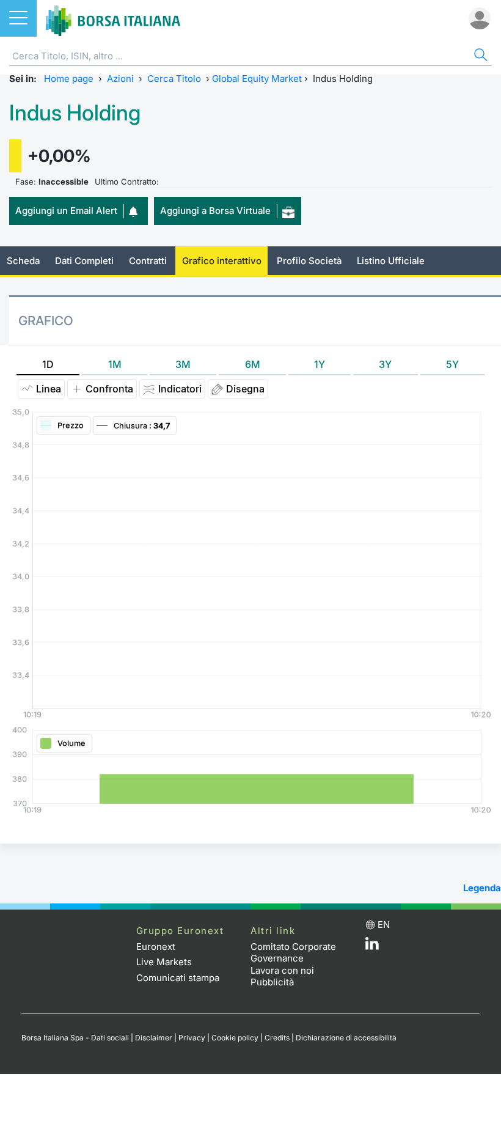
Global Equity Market (257, 78)
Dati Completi (84, 261)
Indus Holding (75, 113)
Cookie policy (234, 1037)
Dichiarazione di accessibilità (346, 1037)
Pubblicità (272, 982)
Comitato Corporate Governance (293, 953)
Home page (68, 78)
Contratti (148, 261)
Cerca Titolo (174, 78)
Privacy (191, 1037)
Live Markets (164, 962)
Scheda (23, 261)
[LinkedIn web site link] (372, 946)
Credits (277, 1037)
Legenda (482, 888)
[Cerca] (479, 56)
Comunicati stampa (177, 978)
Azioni (120, 78)
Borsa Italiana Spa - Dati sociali (75, 1037)
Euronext (155, 946)
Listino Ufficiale (391, 261)
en (384, 924)
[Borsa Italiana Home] (113, 18)
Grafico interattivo (221, 261)
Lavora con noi (282, 970)
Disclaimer (153, 1037)
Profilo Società (309, 261)
